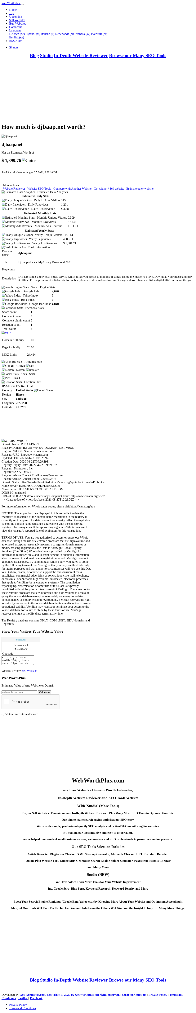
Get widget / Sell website (108, 188)
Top (11, 13)
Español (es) (32, 34)
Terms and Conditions (22, 1008)
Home (13, 9)
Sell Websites (17, 20)
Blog (34, 55)
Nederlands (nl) (64, 34)
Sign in (13, 47)
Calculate (44, 692)
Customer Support (134, 994)
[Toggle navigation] (22, 4)
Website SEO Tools (39, 188)
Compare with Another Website (72, 188)
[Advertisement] (98, 92)
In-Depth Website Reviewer (81, 55)
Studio (46, 55)
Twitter (23, 998)
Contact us (15, 27)
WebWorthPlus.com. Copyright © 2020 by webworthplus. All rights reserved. (69, 994)
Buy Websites (17, 23)
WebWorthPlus (11, 3)
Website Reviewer (14, 188)
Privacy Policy (158, 994)
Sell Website (29, 670)
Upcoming (15, 16)
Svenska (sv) (82, 34)
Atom (18, 40)
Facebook (36, 998)
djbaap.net (20, 639)
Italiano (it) (47, 34)
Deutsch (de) (17, 34)
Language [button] (15, 30)
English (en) (16, 37)
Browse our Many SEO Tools (137, 55)
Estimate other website (139, 188)
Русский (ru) (99, 34)
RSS (12, 40)
